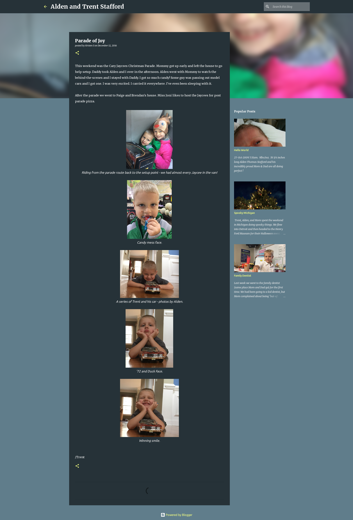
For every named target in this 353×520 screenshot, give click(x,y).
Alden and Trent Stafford (87, 6)
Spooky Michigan (244, 212)
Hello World (241, 150)
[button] (77, 53)
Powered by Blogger (178, 515)
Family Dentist (242, 275)
